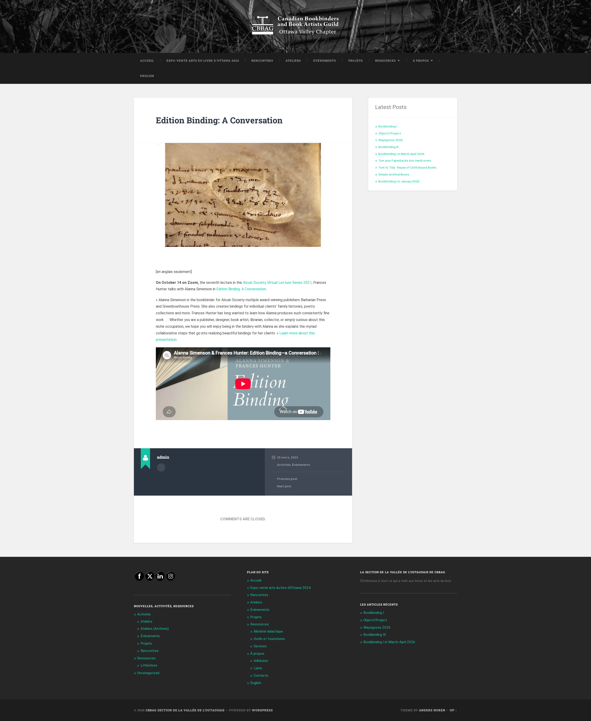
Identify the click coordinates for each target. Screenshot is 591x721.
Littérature (149, 665)
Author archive (161, 467)
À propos (421, 60)
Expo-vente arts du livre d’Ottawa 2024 (202, 60)
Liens (258, 668)
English (147, 76)
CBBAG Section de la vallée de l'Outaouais (185, 710)
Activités (283, 465)
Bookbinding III (388, 147)
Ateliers (293, 60)
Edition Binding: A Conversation (219, 120)
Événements (324, 60)
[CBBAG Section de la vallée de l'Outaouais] (295, 26)
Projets (355, 60)
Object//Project (389, 133)
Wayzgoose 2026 (390, 140)
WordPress (262, 710)
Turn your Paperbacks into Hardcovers (404, 160)
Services (260, 646)
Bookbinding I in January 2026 (398, 181)
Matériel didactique (268, 631)
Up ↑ (453, 710)
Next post (284, 486)
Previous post (287, 479)
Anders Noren (432, 710)
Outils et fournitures (269, 639)
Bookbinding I (387, 126)
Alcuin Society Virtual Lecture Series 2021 (277, 282)
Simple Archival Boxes (393, 174)
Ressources (385, 60)
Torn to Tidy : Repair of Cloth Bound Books (407, 167)
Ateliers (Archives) (155, 629)
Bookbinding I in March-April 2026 (401, 154)
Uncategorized (148, 673)
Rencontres (262, 60)
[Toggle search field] (449, 76)
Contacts (261, 675)
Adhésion (261, 661)
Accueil (147, 60)
